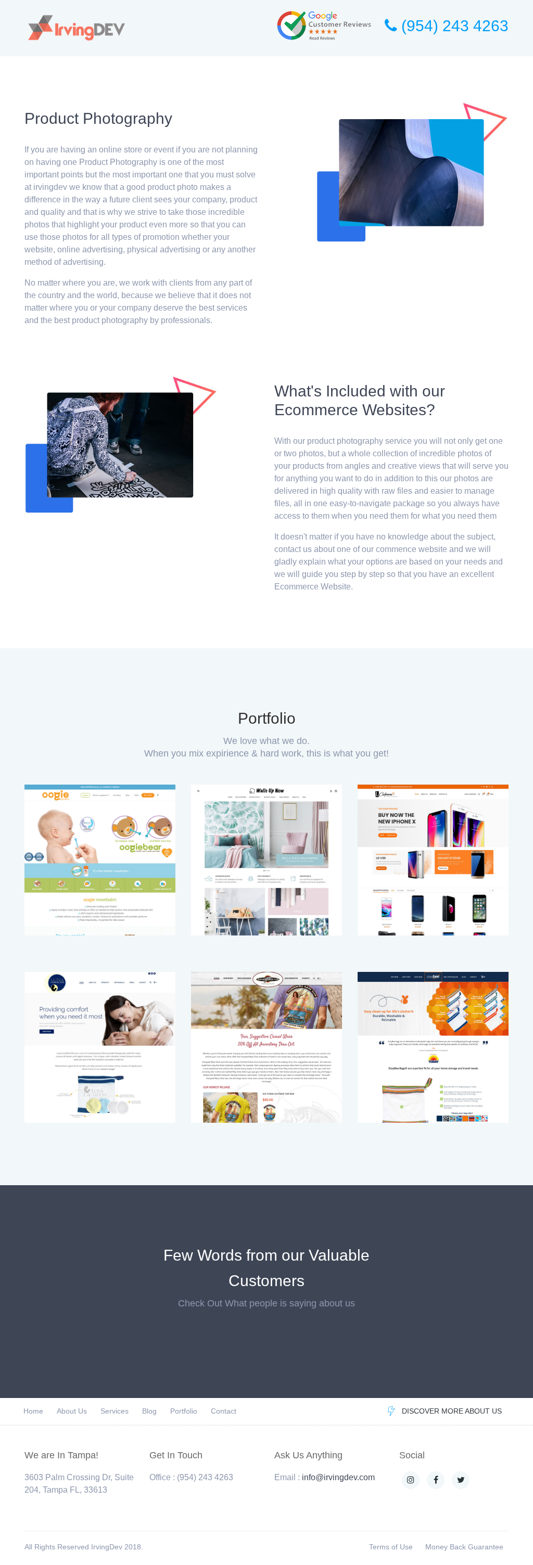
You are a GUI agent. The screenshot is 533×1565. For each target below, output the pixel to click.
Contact (223, 1411)
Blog (149, 1411)
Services (114, 1411)
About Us (72, 1411)
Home (33, 1411)
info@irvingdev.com (338, 1477)
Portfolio (183, 1411)
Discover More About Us (452, 1411)
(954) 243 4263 (453, 25)
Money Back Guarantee (464, 1547)
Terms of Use (391, 1547)
